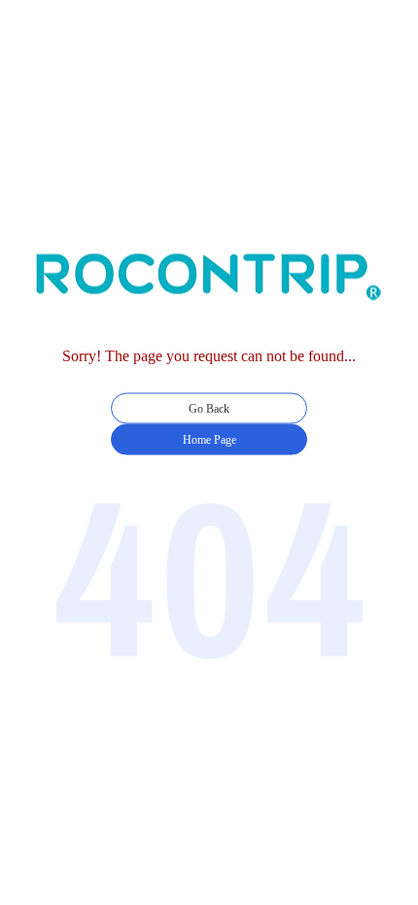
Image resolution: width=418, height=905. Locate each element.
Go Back (209, 409)
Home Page (209, 440)
